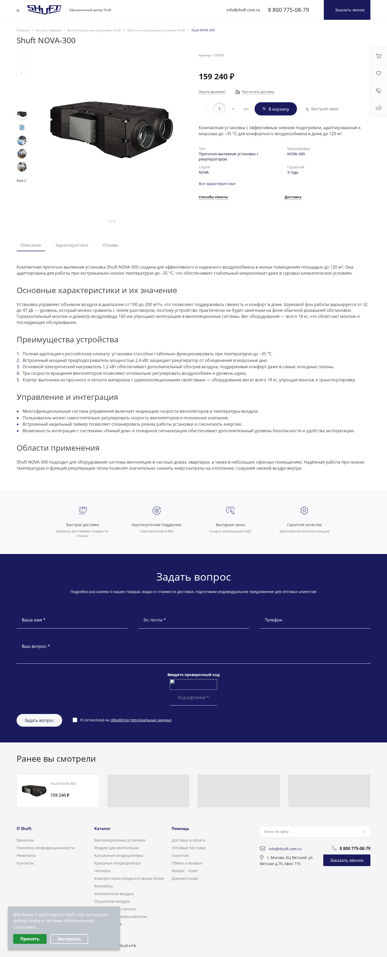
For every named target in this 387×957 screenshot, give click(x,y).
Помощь (180, 828)
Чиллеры (102, 870)
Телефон (273, 620)
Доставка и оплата (188, 840)
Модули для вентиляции (116, 847)
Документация (185, 878)
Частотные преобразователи (120, 916)
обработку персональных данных (141, 719)
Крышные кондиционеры (117, 863)
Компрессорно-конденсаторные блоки (129, 878)
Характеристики (72, 245)
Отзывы (110, 245)
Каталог (102, 828)
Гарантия (180, 855)
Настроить (69, 939)
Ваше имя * (34, 620)
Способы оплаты (213, 197)
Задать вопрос (39, 720)
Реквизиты (26, 855)
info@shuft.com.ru (243, 9)
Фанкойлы (103, 885)
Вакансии (25, 840)
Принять (29, 939)
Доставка (293, 197)
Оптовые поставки (189, 847)
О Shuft (24, 828)
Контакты (25, 863)
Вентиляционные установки (120, 840)
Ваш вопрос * (36, 646)
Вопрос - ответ (185, 870)
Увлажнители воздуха (114, 893)
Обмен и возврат (187, 863)
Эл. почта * (154, 620)
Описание (31, 245)
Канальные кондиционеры (118, 855)
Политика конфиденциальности (46, 847)
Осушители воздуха (112, 901)
